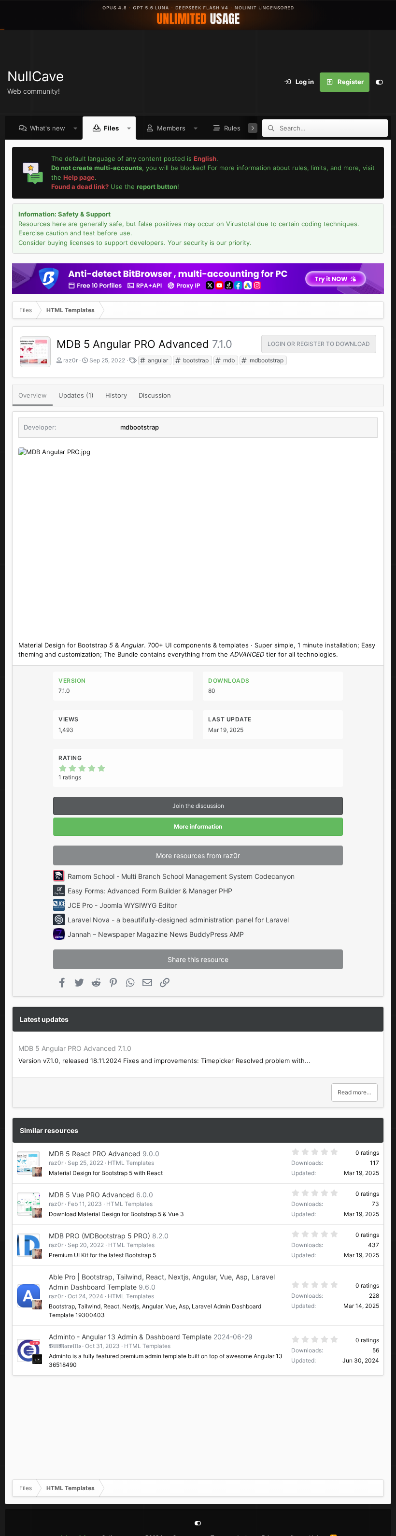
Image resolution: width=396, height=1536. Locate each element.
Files (111, 128)
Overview (32, 395)
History (116, 395)
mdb (228, 360)
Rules (232, 128)
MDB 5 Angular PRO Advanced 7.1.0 (74, 1048)
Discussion (155, 395)
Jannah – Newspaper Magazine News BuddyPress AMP (156, 934)
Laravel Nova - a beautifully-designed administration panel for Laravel (178, 920)
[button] (76, 128)
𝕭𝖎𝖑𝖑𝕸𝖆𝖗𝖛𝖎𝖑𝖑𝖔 (65, 1345)
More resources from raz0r (198, 855)
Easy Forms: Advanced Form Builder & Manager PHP (150, 891)
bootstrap (195, 360)
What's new (47, 128)
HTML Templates (131, 1162)
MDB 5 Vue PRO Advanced (91, 1195)
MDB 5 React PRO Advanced (95, 1153)
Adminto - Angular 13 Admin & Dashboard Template (130, 1337)
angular (157, 360)
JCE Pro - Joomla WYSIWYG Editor (122, 905)
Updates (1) (76, 395)
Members (171, 128)
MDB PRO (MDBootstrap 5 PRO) (99, 1236)
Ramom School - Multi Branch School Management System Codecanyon (181, 876)
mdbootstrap (265, 360)
